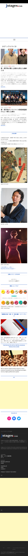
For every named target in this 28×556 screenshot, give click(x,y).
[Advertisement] (14, 23)
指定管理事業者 (18, 75)
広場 (5, 115)
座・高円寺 (3, 75)
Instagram (3, 471)
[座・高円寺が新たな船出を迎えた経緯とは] (14, 56)
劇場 (3, 115)
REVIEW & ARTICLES (5, 461)
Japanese (6, 65)
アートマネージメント (10, 72)
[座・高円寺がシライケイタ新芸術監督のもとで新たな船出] (14, 98)
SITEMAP (13, 549)
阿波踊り (15, 115)
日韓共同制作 (24, 75)
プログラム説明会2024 (11, 114)
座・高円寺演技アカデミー (10, 75)
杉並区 (2, 76)
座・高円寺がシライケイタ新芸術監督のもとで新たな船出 (14, 110)
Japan (2, 65)
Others (12, 65)
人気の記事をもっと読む (6, 267)
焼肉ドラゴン (11, 76)
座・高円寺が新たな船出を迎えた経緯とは (14, 69)
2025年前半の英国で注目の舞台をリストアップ (12, 144)
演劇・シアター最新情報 (6, 456)
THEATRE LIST (4, 466)
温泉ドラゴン (6, 76)
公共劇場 (20, 74)
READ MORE (4, 87)
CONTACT (3, 468)
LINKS (2, 467)
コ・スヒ (22, 72)
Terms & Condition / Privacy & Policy (19, 547)
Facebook (8, 471)
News (9, 65)
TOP (3, 547)
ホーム (2, 457)
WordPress (3, 553)
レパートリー (18, 114)
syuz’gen (3, 72)
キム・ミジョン (17, 72)
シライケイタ (5, 74)
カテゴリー (14, 279)
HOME (2, 463)
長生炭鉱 (16, 76)
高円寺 (18, 115)
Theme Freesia (21, 552)
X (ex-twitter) (13, 471)
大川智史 (23, 74)
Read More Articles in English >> (8, 268)
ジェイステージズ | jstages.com (7, 552)
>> (12, 267)
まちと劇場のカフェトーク (13, 74)
